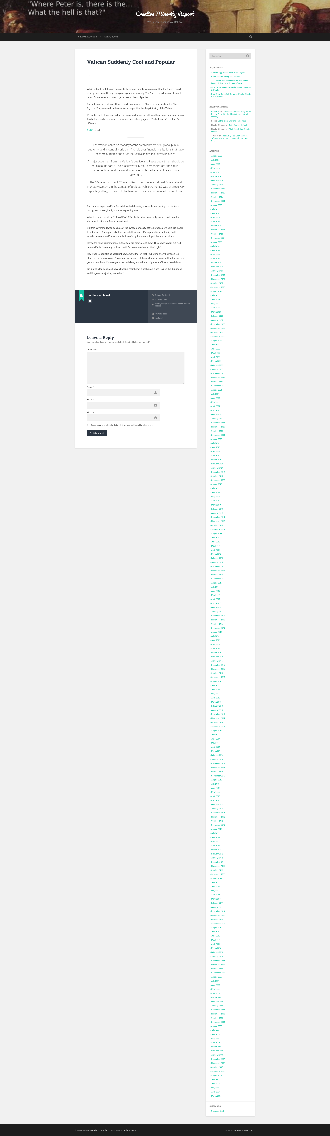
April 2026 (215, 172)
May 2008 (215, 1038)
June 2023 (215, 299)
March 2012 (216, 850)
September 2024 (218, 238)
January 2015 (217, 710)
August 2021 (216, 390)
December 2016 (218, 616)
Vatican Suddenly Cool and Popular (131, 61)
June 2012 (215, 837)
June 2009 (215, 985)
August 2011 (216, 878)
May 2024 (215, 254)
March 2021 (216, 410)
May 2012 (215, 841)
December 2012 (218, 813)
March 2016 (216, 652)
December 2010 (218, 911)
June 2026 (215, 164)
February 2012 (217, 854)
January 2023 (217, 320)
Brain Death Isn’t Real (238, 125)
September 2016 (218, 628)
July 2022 (215, 345)
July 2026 (215, 160)
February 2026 (217, 180)
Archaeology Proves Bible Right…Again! (228, 72)
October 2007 (217, 1067)
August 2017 (216, 583)
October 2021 (217, 382)
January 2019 (217, 513)
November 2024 (218, 230)
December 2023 (218, 275)
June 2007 (215, 1083)
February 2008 (217, 1051)
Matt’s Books (111, 37)
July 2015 (215, 685)
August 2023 (216, 291)
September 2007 (218, 1071)
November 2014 (218, 718)
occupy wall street (169, 303)
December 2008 (218, 1010)
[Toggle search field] (250, 37)
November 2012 (218, 817)
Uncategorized (161, 299)
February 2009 (217, 1001)
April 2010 (215, 944)
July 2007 (215, 1079)
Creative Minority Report (165, 13)
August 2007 (216, 1075)
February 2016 (217, 657)
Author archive (90, 301)
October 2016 (217, 624)
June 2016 (215, 640)
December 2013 (218, 763)
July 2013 (215, 784)
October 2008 (217, 1018)
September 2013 (218, 776)
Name (90, 387)
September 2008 (218, 1022)
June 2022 (215, 349)
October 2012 (217, 821)
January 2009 (217, 1005)
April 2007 (215, 1092)
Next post (159, 318)
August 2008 (216, 1026)
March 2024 (216, 262)
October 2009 (217, 968)
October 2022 (217, 332)
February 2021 (217, 414)
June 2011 (215, 887)
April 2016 (215, 648)
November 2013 (218, 767)
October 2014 (217, 722)
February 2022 (217, 365)
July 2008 (215, 1030)
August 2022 (216, 340)
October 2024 (217, 234)
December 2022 (218, 324)
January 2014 (217, 759)
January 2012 (217, 858)
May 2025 (215, 217)
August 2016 (216, 632)
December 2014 (218, 714)
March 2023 (216, 312)
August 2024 (216, 242)
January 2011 (217, 907)
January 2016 (217, 661)
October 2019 (217, 476)
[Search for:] (230, 56)
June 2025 (215, 213)
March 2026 (216, 176)
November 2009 (218, 965)
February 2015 (217, 706)
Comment (92, 350)
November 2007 (218, 1063)
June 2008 (215, 1034)
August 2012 (216, 829)
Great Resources (87, 37)
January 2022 (217, 369)
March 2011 (216, 899)
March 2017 (216, 603)
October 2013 (217, 772)
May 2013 (215, 792)
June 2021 (215, 398)
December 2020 (218, 423)
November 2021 (218, 377)
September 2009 (218, 973)
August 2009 (216, 977)
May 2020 (215, 451)
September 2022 (218, 336)
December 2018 (218, 517)
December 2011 (218, 862)
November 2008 (218, 1014)
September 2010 (218, 923)
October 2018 (217, 525)
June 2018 (215, 542)
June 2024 (215, 250)
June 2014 (215, 739)
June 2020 (215, 447)
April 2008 (215, 1042)
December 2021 (218, 373)
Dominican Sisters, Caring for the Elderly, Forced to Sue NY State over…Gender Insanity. (231, 114)
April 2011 (215, 895)
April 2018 (215, 550)
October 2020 (217, 431)
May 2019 (215, 496)
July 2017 (215, 587)
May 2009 (215, 989)
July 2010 (215, 932)
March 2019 (216, 505)
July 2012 (215, 833)
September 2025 (218, 201)
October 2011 (217, 870)
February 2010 (217, 952)
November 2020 (218, 427)
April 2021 (215, 406)
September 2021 (218, 386)
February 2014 (217, 755)
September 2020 (218, 435)
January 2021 (217, 418)
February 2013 (217, 804)
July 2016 (215, 636)
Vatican (158, 306)
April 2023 (215, 308)
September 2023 (218, 287)
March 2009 (216, 997)
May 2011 (215, 891)
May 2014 (215, 743)
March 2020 (216, 460)
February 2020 (217, 464)
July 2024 (215, 246)
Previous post (161, 314)
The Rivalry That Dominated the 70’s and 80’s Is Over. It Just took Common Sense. (230, 82)
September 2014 (218, 726)
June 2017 (215, 591)
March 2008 (216, 1047)
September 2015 (218, 677)
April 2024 (215, 258)
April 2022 (215, 357)
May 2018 (215, 546)
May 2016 (215, 644)
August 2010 (216, 928)
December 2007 (218, 1059)
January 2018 (217, 562)
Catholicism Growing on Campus (225, 76)
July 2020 (215, 443)
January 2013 (217, 808)
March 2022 (216, 361)
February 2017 (217, 607)
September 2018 (218, 529)
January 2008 (217, 1055)
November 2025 (218, 193)
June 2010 (215, 936)
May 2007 (215, 1088)
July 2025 (215, 209)
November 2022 (218, 328)
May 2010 (215, 940)
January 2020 (217, 468)
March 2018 (216, 554)
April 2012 (215, 845)
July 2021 (215, 394)
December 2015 (218, 665)
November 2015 (218, 669)
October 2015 (217, 673)
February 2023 (217, 316)
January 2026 (217, 184)
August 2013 (216, 780)
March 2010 (216, 948)
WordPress (130, 1130)
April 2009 (215, 993)
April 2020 (215, 455)
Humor (157, 303)
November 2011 (218, 866)
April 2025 (215, 221)
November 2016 (218, 620)
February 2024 (217, 267)
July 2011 (215, 882)
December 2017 (218, 566)
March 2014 (216, 751)
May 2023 (215, 304)
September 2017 (218, 579)
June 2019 (215, 492)
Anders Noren (241, 1130)
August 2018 (216, 533)
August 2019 (216, 484)
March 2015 (216, 702)
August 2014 (216, 730)
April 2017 (215, 599)
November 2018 (218, 521)
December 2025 (218, 189)
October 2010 (217, 919)
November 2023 (218, 279)
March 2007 (216, 1096)
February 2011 (217, 903)
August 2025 (216, 205)
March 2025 (216, 225)
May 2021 (215, 402)
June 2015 (215, 689)
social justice (184, 303)
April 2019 (215, 501)
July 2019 (215, 488)
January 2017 (217, 611)
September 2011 (218, 874)
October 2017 (217, 574)
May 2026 (215, 168)
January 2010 (217, 956)
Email (90, 400)
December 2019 (218, 472)
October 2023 (217, 283)
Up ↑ (253, 1130)
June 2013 (215, 788)
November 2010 (218, 915)
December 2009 (218, 960)
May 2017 (215, 595)
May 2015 (215, 694)
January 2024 (217, 271)
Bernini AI (215, 111)
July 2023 (215, 295)
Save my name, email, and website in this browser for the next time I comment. (122, 425)
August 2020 (216, 439)
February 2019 (217, 509)
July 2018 (215, 538)
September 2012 (218, 825)
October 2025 (217, 197)
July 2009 (215, 981)
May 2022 (215, 353)
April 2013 (215, 796)
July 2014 (215, 735)
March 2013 (216, 800)
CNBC (90, 130)
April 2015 (215, 698)
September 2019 (218, 480)
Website (90, 412)
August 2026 (216, 156)
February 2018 (217, 558)
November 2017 (218, 570)
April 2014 (215, 747)
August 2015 (216, 681)
